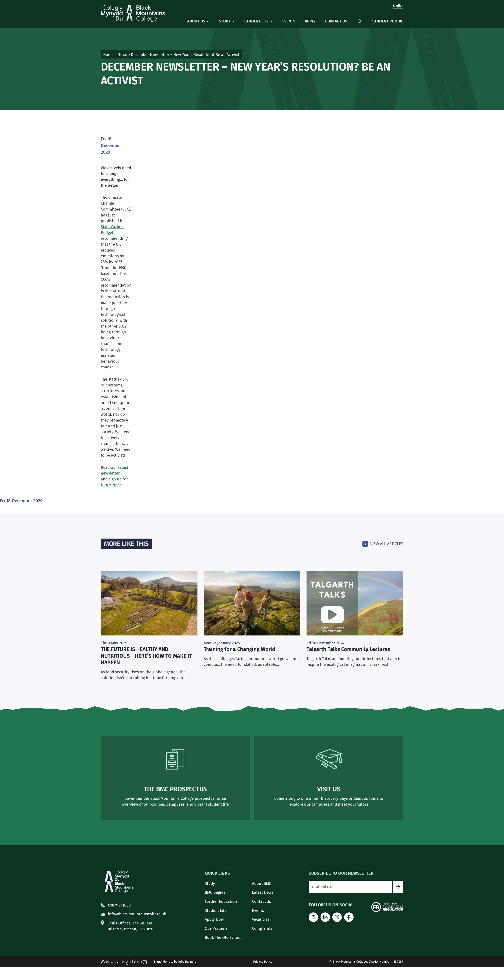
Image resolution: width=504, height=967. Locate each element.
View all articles (386, 543)
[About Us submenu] (207, 21)
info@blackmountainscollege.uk (137, 914)
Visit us (328, 789)
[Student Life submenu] (271, 21)
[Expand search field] (360, 21)
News (122, 54)
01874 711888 (119, 905)
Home (108, 54)
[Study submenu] (233, 21)
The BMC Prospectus (175, 789)
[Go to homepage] (133, 13)
